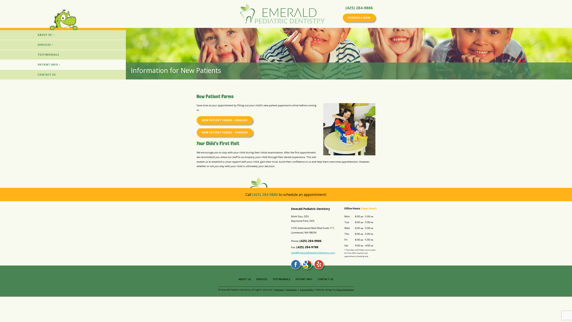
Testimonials (48, 54)
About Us (45, 35)
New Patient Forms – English (225, 120)
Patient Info (48, 64)
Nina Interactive (345, 289)
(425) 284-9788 (307, 247)
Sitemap (279, 289)
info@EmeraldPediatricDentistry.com (313, 252)
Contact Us (47, 74)
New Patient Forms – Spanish (225, 132)
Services (44, 45)
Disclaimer (291, 289)
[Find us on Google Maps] (307, 264)
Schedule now (359, 17)
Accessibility (306, 289)
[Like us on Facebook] (295, 264)
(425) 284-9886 (359, 8)
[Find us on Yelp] (319, 264)
